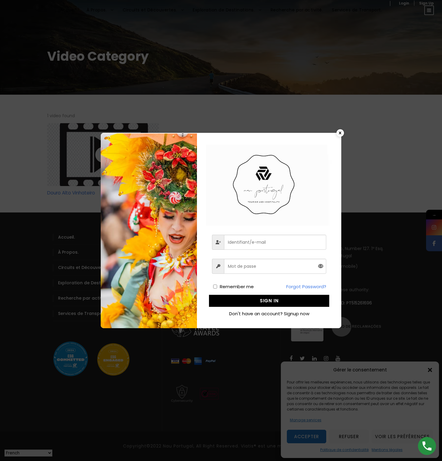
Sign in (269, 301)
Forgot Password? (306, 286)
